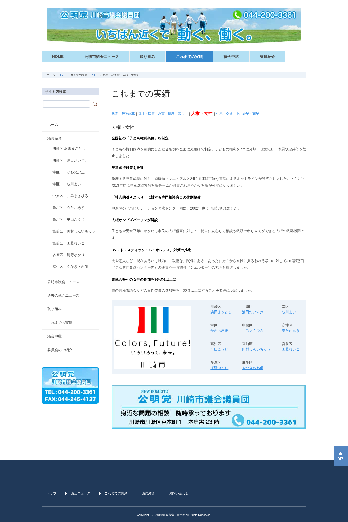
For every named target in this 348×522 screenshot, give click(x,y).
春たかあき (291, 331)
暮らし (183, 114)
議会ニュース (80, 493)
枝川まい (289, 312)
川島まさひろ (252, 331)
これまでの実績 (189, 56)
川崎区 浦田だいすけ (70, 160)
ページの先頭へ (341, 456)
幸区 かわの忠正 (68, 172)
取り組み (147, 56)
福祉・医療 (146, 114)
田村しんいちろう (256, 349)
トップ (52, 493)
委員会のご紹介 (59, 350)
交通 (229, 114)
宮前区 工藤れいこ (68, 243)
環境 (171, 114)
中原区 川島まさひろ (70, 196)
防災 (115, 114)
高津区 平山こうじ (68, 219)
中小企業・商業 (247, 114)
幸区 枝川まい (66, 184)
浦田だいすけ (252, 312)
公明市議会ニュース (102, 56)
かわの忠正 (219, 331)
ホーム (51, 74)
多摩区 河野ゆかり (68, 255)
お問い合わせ (179, 493)
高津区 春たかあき (68, 207)
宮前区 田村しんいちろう (73, 231)
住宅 (219, 114)
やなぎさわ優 (252, 368)
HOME (58, 56)
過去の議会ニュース (63, 295)
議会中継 (231, 56)
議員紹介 (267, 56)
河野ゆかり (219, 368)
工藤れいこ (291, 349)
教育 (161, 114)
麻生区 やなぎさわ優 (70, 267)
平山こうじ (219, 349)
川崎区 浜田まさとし (69, 148)
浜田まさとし (221, 312)
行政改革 (128, 114)
